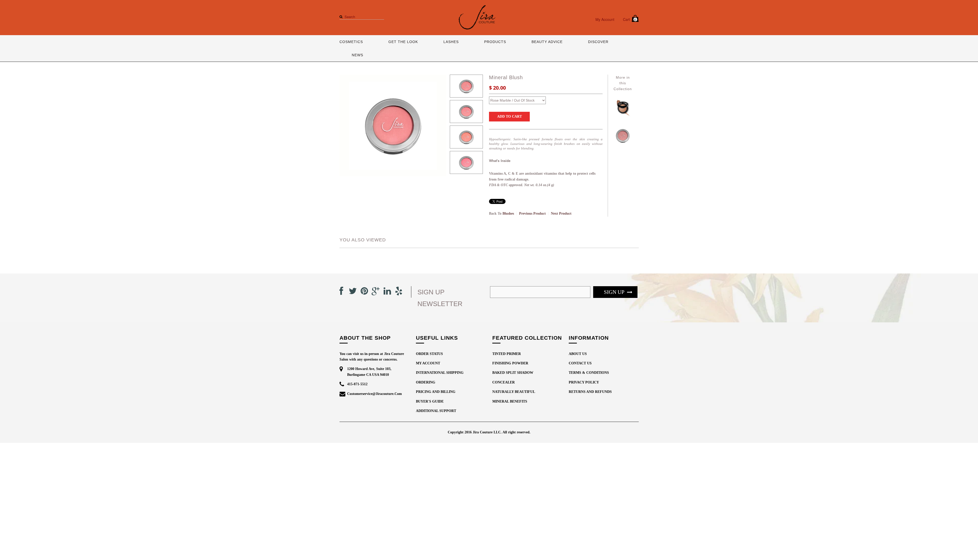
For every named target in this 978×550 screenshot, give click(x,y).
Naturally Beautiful (513, 392)
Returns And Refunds (590, 392)
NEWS (357, 55)
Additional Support (436, 411)
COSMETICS (351, 42)
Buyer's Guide (430, 401)
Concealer (503, 382)
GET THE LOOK (403, 42)
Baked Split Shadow (512, 373)
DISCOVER (598, 42)
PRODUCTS (495, 42)
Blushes (508, 213)
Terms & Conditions (589, 373)
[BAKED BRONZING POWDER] (622, 117)
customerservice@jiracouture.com (374, 394)
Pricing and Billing (435, 392)
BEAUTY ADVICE (547, 42)
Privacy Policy (584, 382)
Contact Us (580, 363)
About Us (578, 354)
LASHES (451, 42)
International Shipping (440, 373)
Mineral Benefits (509, 401)
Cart (629, 19)
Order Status (429, 354)
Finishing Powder (510, 363)
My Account (604, 19)
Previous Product (532, 213)
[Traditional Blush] (622, 145)
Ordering (425, 382)
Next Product (561, 213)
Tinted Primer (506, 354)
